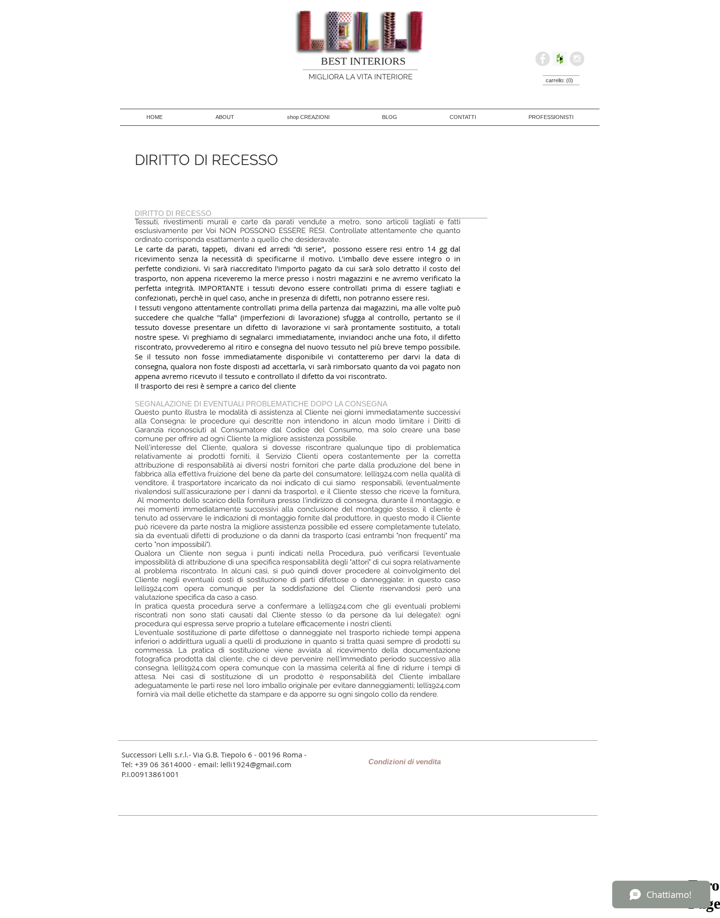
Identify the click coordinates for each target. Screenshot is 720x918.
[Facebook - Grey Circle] (542, 58)
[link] (560, 80)
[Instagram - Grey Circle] (577, 58)
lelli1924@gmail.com (255, 764)
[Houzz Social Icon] (559, 58)
